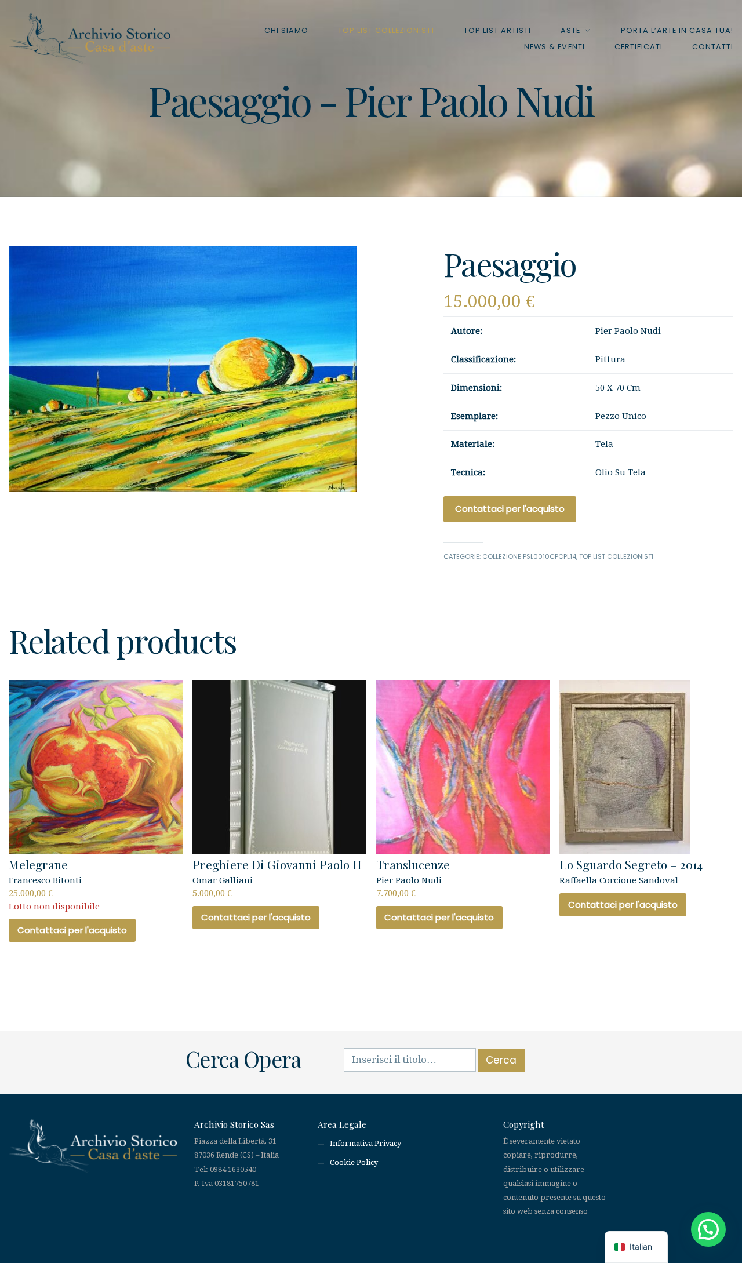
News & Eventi (554, 47)
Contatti (712, 47)
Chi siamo (286, 30)
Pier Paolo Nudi (413, 877)
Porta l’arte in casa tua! (677, 30)
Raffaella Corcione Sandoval (631, 871)
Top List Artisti (497, 30)
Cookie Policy (354, 1162)
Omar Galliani (277, 877)
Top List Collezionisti (386, 30)
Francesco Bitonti (54, 884)
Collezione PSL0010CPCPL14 (529, 556)
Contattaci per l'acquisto (510, 509)
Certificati (638, 47)
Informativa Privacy (365, 1143)
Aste (570, 30)
